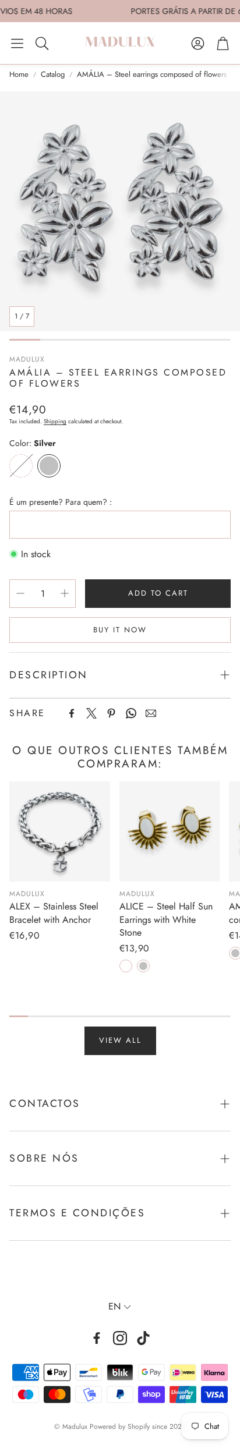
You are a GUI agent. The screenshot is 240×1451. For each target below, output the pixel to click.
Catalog (53, 74)
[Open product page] (59, 831)
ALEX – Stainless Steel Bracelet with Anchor (53, 913)
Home (19, 74)
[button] (17, 43)
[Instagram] (120, 1338)
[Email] (151, 713)
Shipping (55, 421)
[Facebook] (71, 713)
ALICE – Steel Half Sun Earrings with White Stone (166, 919)
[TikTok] (143, 1338)
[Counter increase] (64, 593)
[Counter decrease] (20, 593)
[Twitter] (91, 713)
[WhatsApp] (131, 713)
